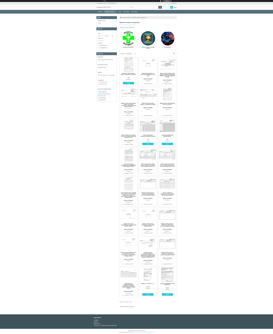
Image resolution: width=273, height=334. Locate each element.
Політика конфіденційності (148, 332)
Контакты (126, 11)
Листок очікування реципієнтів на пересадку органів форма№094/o (167, 194)
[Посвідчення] (168, 38)
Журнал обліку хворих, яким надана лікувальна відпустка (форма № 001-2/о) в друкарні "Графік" (167, 75)
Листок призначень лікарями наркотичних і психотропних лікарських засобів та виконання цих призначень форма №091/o (128, 195)
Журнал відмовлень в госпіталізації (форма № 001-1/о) (147, 74)
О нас (119, 11)
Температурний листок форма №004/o (167, 135)
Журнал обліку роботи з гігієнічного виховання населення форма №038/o (148, 194)
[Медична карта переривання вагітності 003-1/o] (167, 94)
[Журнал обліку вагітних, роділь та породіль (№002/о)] (148, 94)
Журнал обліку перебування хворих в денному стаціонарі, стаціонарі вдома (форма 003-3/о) (128, 105)
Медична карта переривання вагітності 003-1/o (167, 104)
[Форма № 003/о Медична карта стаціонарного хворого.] (129, 64)
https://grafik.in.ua (102, 91)
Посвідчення (167, 47)
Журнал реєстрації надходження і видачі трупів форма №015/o (128, 225)
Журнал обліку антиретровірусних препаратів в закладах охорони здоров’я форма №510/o (128, 286)
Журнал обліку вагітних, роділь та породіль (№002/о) (147, 104)
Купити (128, 83)
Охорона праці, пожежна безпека (148, 48)
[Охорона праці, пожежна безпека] (148, 38)
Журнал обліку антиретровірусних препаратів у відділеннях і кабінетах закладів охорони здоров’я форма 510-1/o (148, 255)
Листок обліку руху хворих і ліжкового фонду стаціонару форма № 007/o (128, 136)
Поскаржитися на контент (137, 332)
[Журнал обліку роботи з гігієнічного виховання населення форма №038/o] (148, 184)
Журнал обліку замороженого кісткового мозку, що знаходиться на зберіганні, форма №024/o (128, 254)
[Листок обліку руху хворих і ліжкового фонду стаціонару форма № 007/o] (129, 126)
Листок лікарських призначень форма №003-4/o (147, 135)
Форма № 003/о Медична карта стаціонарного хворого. (128, 74)
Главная (100, 11)
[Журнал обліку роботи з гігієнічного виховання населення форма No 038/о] (167, 215)
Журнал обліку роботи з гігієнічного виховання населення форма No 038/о (167, 225)
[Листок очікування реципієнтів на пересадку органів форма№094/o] (167, 184)
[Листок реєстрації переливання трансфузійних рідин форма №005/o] (129, 155)
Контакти (96, 321)
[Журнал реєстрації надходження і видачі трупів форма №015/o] (129, 215)
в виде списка (176, 54)
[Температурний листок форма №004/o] (167, 126)
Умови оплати (97, 323)
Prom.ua (143, 330)
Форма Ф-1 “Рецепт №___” (148, 283)
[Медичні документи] (128, 38)
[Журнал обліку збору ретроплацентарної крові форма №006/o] (148, 215)
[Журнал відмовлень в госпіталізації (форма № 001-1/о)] (148, 64)
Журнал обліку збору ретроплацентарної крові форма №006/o (148, 225)
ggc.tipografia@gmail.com (104, 93)
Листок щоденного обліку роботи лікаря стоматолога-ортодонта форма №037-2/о (167, 165)
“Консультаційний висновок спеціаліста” (167, 284)
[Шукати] (160, 7)
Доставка (134, 11)
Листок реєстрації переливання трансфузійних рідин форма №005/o (128, 165)
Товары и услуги (109, 11)
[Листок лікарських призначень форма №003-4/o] (148, 126)
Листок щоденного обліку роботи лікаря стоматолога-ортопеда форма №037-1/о (148, 165)
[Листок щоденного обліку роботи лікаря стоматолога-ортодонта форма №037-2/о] (167, 155)
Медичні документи (128, 47)
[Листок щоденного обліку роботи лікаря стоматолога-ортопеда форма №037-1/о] (148, 155)
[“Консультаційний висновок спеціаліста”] (167, 274)
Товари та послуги (126, 17)
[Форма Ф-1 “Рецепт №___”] (148, 274)
